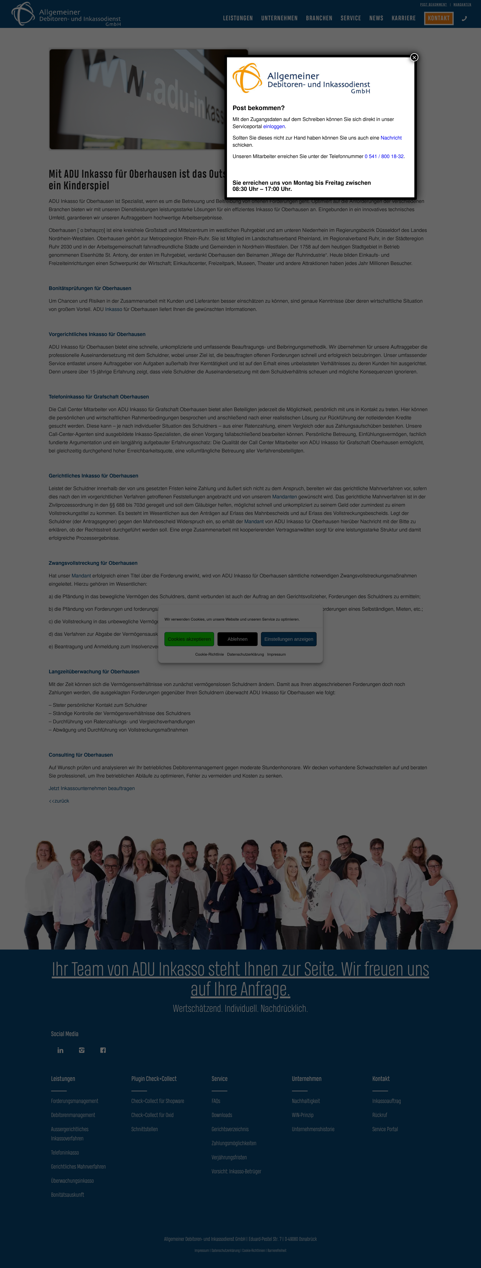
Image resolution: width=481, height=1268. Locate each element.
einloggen (274, 125)
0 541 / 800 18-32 (384, 155)
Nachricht (391, 137)
